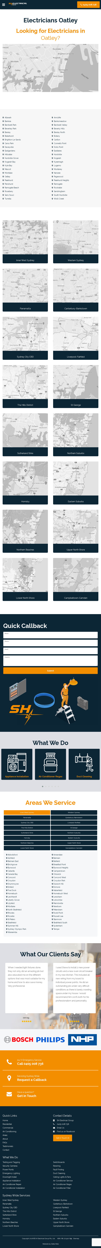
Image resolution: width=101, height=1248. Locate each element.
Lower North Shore (11, 1226)
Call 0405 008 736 (30, 1064)
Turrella (7, 199)
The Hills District (9, 1211)
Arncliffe (57, 117)
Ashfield (11, 858)
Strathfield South (60, 923)
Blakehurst (9, 136)
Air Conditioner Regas (62, 1184)
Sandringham (59, 191)
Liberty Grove (13, 900)
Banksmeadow (59, 121)
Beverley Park (10, 129)
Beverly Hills (59, 129)
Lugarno (57, 165)
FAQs (5, 1143)
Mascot (7, 169)
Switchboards (59, 1162)
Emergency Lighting (11, 1173)
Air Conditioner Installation (14, 1188)
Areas (5, 1135)
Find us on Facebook (65, 1131)
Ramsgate (57, 184)
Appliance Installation (12, 1181)
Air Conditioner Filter (62, 1188)
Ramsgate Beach (11, 188)
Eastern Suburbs (60, 1219)
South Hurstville (60, 195)
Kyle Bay (8, 165)
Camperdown (59, 871)
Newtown (57, 906)
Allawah (7, 117)
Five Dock (11, 890)
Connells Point (59, 143)
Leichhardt (12, 897)
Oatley (7, 177)
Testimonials (8, 1146)
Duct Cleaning (59, 1173)
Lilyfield (10, 903)
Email (7, 649)
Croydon (11, 881)
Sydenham (57, 926)
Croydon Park (59, 881)
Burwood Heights (60, 868)
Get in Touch (26, 1096)
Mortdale (8, 173)
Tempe (56, 929)
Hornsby (6, 1219)
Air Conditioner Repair (12, 1184)
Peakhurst (8, 180)
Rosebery (8, 191)
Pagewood (58, 177)
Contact (6, 1150)
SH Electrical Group (42, 1238)
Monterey (57, 169)
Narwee (56, 173)
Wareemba (12, 932)
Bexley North (59, 132)
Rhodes (10, 913)
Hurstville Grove (11, 158)
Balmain (56, 858)
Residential (7, 1124)
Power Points (8, 1170)
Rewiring (56, 1166)
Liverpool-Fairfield (61, 1207)
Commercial (8, 1128)
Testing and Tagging (11, 1162)
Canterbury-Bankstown (63, 1204)
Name (7, 633)
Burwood (11, 868)
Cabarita (11, 871)
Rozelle (10, 916)
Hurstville (57, 154)
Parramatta (7, 1204)
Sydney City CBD (10, 1207)
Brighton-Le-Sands (12, 140)
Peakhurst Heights (61, 180)
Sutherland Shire (9, 1215)
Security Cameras (10, 1166)
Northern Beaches (10, 1222)
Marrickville (58, 903)
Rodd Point (58, 913)
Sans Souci (9, 195)
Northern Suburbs (60, 1215)
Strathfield (11, 923)
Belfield (56, 861)
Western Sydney (60, 1200)
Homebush (12, 893)
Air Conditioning (9, 1131)
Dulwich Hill (58, 884)
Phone (7, 641)
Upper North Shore (61, 1222)
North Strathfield (14, 910)
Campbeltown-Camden (63, 1226)
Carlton (56, 140)
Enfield (10, 887)
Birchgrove (12, 864)
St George (57, 1211)
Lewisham (57, 897)
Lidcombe (57, 900)
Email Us (60, 1128)
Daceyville (9, 147)
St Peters (11, 919)
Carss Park (9, 143)
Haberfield (57, 890)
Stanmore (57, 919)
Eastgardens (9, 151)
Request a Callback (32, 1080)
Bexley (7, 132)
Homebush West (60, 893)
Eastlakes (57, 151)
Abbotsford (12, 855)
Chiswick (57, 874)
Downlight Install (10, 1177)
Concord (11, 877)
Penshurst (8, 184)
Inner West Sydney (11, 1200)
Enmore (56, 887)
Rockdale (57, 188)
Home (5, 1120)
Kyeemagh (58, 162)
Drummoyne (13, 884)
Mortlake (11, 906)
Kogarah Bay (10, 162)
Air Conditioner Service (63, 1181)
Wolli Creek (58, 199)
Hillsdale (8, 154)
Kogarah (57, 158)
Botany (56, 136)
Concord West (59, 877)
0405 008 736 (89, 4)
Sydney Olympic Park (16, 929)
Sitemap (76, 1238)
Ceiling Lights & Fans (62, 1177)
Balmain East (12, 861)
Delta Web (55, 1244)
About (5, 1139)
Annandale (57, 855)
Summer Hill (12, 926)
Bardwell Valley (60, 125)
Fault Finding (58, 1170)
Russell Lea (58, 916)
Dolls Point (58, 147)
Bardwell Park (10, 125)
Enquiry (7, 657)
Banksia (7, 121)
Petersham (57, 910)
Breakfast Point (59, 864)
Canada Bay (12, 874)
